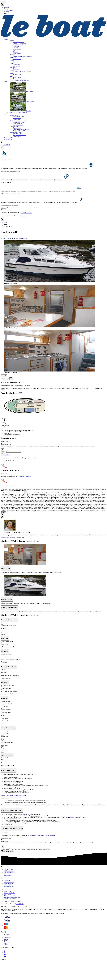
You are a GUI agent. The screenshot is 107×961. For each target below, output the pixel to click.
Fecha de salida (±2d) (6, 444)
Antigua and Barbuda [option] (76, 493)
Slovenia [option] (13, 507)
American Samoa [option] (53, 493)
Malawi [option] (38, 501)
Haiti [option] (64, 498)
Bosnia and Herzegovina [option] (61, 494)
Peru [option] (33, 504)
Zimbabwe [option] (78, 510)
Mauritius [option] (77, 501)
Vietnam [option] (18, 510)
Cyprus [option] (83, 496)
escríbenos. (28, 476)
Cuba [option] (79, 496)
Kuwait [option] (52, 500)
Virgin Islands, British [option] (26, 510)
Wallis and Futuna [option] (46, 510)
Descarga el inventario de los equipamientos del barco (14, 795)
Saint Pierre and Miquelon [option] (34, 506)
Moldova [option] (3, 503)
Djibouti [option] (100, 496)
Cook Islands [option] (64, 496)
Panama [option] (15, 504)
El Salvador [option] (22, 497)
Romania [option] (80, 504)
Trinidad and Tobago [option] (19, 508)
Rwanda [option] (95, 504)
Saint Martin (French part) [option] (21, 506)
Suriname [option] (52, 507)
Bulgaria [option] (81, 494)
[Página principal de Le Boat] (53, 36)
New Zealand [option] (77, 503)
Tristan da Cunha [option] (29, 508)
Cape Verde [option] (8, 496)
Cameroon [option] (103, 494)
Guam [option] (40, 498)
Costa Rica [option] (71, 496)
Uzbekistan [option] (4, 510)
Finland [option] (76, 497)
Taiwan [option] (84, 507)
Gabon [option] (100, 497)
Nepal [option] (48, 503)
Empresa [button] (3, 888)
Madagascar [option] (25, 501)
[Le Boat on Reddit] (5, 957)
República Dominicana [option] (68, 504)
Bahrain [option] (13, 494)
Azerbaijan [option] (3, 494)
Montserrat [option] (24, 503)
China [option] (39, 496)
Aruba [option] (93, 493)
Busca (2, 453)
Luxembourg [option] (9, 501)
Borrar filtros (4, 473)
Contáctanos (7, 880)
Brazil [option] (74, 494)
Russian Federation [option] (88, 504)
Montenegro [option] (18, 503)
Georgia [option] (3, 498)
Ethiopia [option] (48, 497)
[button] (53, 442)
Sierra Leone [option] (99, 506)
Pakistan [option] (10, 504)
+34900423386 (26, 213)
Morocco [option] (29, 503)
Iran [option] (7, 500)
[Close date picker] (2, 449)
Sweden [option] (62, 507)
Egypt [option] (17, 497)
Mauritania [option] (72, 501)
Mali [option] (51, 501)
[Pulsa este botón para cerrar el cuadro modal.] (2, 219)
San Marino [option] (61, 506)
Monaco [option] (7, 503)
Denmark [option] (95, 496)
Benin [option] (40, 494)
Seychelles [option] (93, 506)
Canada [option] (3, 496)
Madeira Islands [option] (32, 501)
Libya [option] (95, 500)
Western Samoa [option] (63, 510)
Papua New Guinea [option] (22, 504)
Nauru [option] (44, 503)
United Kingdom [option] (89, 508)
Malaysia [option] (42, 501)
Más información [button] (5, 866)
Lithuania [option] (3, 501)
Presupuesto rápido (8, 10)
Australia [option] (97, 493)
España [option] (40, 497)
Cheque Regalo (7, 875)
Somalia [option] (26, 507)
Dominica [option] (3, 497)
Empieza (6, 113)
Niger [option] (88, 503)
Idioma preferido (85, 510)
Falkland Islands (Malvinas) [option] (58, 497)
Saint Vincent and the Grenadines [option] (49, 506)
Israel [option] (15, 500)
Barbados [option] (24, 494)
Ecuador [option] (14, 497)
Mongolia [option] (12, 503)
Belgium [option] (33, 494)
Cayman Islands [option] (15, 496)
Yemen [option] (69, 510)
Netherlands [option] (53, 503)
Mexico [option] (87, 501)
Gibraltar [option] (15, 498)
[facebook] (5, 950)
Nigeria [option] (92, 503)
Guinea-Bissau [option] (55, 498)
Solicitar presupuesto (6, 537)
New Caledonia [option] (70, 503)
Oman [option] (6, 504)
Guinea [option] (49, 498)
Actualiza (3, 2)
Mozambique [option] (35, 503)
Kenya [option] (44, 500)
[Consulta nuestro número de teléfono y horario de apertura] (2, 147)
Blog (5, 873)
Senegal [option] (84, 506)
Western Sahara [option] (55, 510)
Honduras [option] (83, 498)
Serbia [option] (88, 506)
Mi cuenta (6, 11)
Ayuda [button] (2, 877)
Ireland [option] (12, 500)
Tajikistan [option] (88, 507)
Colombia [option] (43, 496)
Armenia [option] (89, 493)
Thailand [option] (98, 507)
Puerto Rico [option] (56, 504)
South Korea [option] (38, 507)
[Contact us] (2, 149)
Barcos (5, 81)
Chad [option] (33, 496)
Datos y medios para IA (10, 895)
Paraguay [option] (29, 504)
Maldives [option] (47, 501)
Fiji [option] (73, 497)
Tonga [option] (12, 508)
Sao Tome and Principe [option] (70, 506)
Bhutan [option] (49, 494)
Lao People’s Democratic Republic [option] (69, 500)
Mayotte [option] (82, 501)
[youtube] (5, 954)
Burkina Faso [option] (87, 494)
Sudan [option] (48, 507)
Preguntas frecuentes (9, 882)
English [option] (103, 510)
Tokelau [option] (9, 508)
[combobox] (8, 447)
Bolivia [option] (53, 494)
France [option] (79, 497)
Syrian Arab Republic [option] (76, 507)
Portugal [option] (50, 504)
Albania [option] (43, 493)
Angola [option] (64, 493)
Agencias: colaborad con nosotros (12, 897)
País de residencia (5, 493)
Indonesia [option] (3, 500)
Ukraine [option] (71, 508)
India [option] (102, 498)
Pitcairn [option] (42, 504)
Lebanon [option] (83, 500)
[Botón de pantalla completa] (11, 378)
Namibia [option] (40, 503)
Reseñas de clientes (8, 869)
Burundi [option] (93, 494)
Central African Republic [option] (25, 496)
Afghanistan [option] (31, 493)
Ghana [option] (11, 498)
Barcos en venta (8, 139)
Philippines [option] (37, 504)
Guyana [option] (61, 498)
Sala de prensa (7, 894)
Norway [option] (3, 504)
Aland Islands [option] (37, 493)
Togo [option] (5, 508)
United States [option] (96, 508)
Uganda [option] (67, 508)
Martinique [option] (67, 501)
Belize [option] (37, 494)
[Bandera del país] (2, 4)
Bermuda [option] (44, 494)
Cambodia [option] (98, 494)
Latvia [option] (79, 500)
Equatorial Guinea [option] (30, 497)
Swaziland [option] (57, 507)
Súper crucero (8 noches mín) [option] (43, 849)
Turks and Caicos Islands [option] (54, 508)
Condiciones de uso (8, 886)
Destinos (6, 39)
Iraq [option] (9, 500)
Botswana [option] (69, 494)
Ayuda (5, 13)
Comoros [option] (48, 496)
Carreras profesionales (9, 893)
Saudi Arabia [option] (79, 506)
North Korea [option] (100, 503)
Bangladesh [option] (18, 494)
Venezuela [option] (13, 510)
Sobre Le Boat (7, 891)
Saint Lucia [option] (12, 506)
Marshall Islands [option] (60, 501)
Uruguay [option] (102, 508)
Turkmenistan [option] (44, 508)
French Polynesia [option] (93, 497)
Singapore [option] (3, 507)
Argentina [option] (84, 493)
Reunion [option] (76, 504)
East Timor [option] (9, 497)
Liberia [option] (92, 500)
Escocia (6, 832)
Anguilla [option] (68, 493)
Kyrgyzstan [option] (57, 500)
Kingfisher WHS (8, 226)
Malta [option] (54, 501)
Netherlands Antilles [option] (61, 503)
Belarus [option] (29, 494)
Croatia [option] (76, 496)
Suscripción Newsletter (9, 872)
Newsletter (6, 7)
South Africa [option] (31, 507)
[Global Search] (2, 142)
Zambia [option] (73, 510)
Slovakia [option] (8, 507)
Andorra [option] (60, 493)
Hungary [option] (94, 498)
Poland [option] (46, 504)
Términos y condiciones (10, 898)
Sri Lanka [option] (43, 507)
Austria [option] (101, 493)
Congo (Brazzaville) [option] (56, 496)
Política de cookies (8, 884)
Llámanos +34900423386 (17, 537)
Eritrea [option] (36, 497)
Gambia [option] (103, 497)
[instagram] (4, 952)
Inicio (5, 222)
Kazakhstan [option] (40, 500)
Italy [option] (18, 500)
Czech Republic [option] (89, 496)
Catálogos (6, 9)
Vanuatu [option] (9, 510)
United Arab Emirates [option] (79, 508)
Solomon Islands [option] (19, 507)
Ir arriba (3, 959)
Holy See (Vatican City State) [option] (73, 498)
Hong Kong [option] (89, 498)
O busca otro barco (5, 455)
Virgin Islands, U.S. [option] (37, 510)
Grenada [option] (29, 498)
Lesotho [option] (88, 500)
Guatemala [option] (44, 498)
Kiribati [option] (48, 500)
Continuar (3, 512)
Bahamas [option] (8, 494)
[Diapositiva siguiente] (4, 209)
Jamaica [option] (28, 500)
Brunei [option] (77, 494)
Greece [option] (20, 498)
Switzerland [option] (68, 507)
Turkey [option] (39, 508)
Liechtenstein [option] (100, 500)
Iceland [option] (99, 498)
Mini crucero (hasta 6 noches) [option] (18, 849)
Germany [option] (7, 498)
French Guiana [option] (85, 497)
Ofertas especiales (8, 137)
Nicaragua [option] (84, 503)
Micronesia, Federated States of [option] (96, 501)
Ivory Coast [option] (23, 500)
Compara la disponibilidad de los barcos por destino (42, 835)
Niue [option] (95, 503)
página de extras (25, 814)
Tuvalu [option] (63, 508)
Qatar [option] (60, 504)
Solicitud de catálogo (9, 871)
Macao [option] (14, 501)
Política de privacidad (9, 883)
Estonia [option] (44, 497)
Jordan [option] (35, 500)
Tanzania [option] (93, 507)
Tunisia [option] (36, 508)
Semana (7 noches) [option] (31, 849)
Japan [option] (31, 500)
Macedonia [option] (19, 501)
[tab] (5, 238)
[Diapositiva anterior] (2, 209)
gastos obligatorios (35, 816)
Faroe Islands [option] (68, 497)
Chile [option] (36, 496)
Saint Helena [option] (100, 504)
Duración (3, 451)
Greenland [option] (24, 498)
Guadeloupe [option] (35, 498)
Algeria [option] (47, 493)
